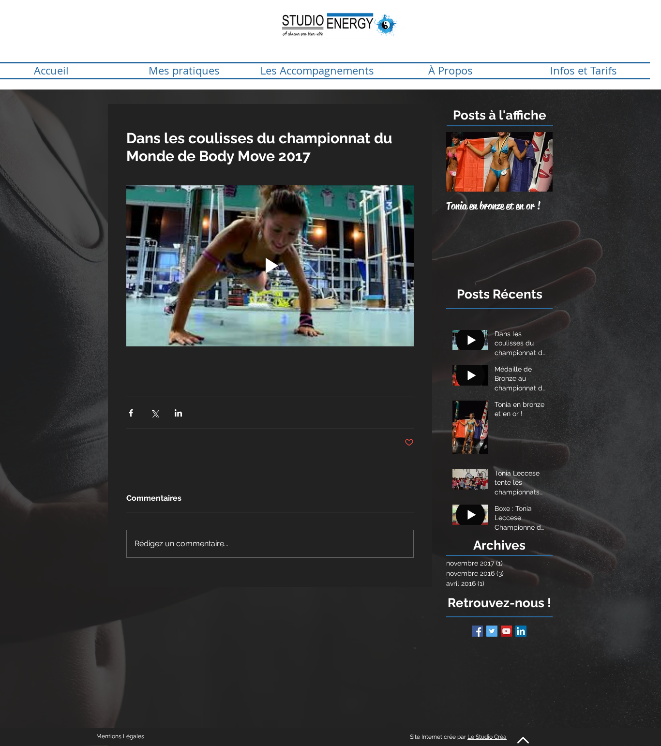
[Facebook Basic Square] (477, 631)
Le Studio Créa (487, 736)
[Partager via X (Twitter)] (154, 413)
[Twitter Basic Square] (491, 631)
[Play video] (270, 265)
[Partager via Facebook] (130, 413)
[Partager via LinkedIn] (178, 413)
